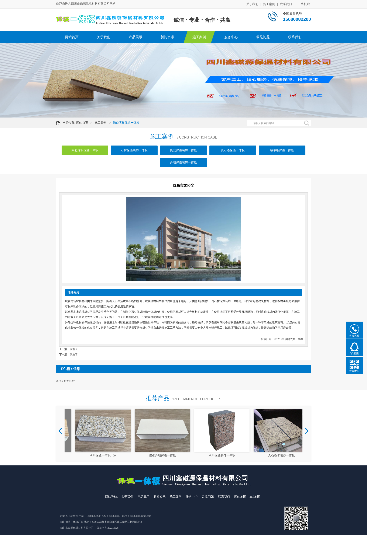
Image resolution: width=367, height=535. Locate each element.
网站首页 (72, 37)
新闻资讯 (167, 37)
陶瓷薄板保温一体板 (126, 122)
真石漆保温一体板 (233, 150)
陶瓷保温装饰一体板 (183, 150)
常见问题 (263, 37)
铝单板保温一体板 (282, 150)
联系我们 (286, 4)
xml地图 (255, 496)
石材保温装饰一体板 (134, 150)
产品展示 (135, 37)
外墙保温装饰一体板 (183, 162)
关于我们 (252, 4)
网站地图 (240, 496)
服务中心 (231, 37)
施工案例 (269, 4)
